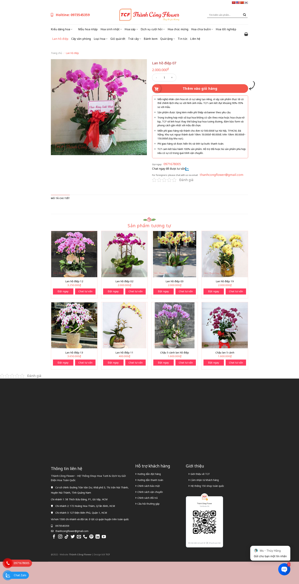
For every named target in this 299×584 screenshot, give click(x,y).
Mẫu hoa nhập (88, 29)
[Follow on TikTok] (66, 537)
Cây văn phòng (81, 39)
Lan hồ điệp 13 (74, 352)
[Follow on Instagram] (60, 537)
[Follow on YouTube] (104, 537)
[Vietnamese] (234, 2)
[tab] (60, 198)
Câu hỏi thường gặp (148, 503)
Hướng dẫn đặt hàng (149, 474)
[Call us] (85, 537)
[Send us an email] (79, 537)
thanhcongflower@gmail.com (221, 175)
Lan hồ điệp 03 (175, 281)
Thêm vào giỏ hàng (200, 88)
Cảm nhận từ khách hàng (205, 480)
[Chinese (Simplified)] (242, 2)
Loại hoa (99, 39)
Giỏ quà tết (117, 39)
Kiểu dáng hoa (60, 29)
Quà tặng (166, 39)
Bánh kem (150, 39)
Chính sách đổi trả (147, 497)
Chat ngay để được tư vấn (168, 169)
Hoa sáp (130, 29)
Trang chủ (56, 53)
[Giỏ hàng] (246, 34)
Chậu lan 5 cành (224, 352)
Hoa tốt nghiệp (226, 29)
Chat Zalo (20, 575)
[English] (238, 2)
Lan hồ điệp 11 (124, 352)
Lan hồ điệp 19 (225, 281)
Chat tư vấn (85, 291)
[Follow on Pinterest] (91, 537)
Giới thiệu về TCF (200, 474)
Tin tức (182, 39)
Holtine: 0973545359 (73, 14)
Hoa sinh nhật (110, 29)
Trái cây (133, 39)
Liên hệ (195, 39)
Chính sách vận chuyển (150, 492)
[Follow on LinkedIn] (98, 537)
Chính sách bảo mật (148, 486)
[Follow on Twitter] (73, 537)
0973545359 (62, 525)
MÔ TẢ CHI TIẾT (60, 198)
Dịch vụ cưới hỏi (151, 29)
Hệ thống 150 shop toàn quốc (207, 486)
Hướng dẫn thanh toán (150, 480)
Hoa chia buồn (201, 29)
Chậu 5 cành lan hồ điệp (174, 352)
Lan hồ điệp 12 (74, 281)
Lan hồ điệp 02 (124, 281)
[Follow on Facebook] (54, 537)
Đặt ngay (63, 291)
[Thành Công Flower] (149, 15)
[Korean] (246, 2)
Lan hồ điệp (60, 39)
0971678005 (172, 164)
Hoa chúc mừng (178, 29)
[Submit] (244, 15)
